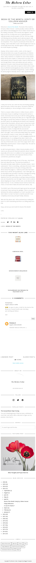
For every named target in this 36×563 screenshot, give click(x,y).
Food (25, 543)
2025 (4, 484)
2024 (4, 486)
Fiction (20, 543)
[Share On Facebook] (11, 222)
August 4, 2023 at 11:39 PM (11, 304)
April (5, 499)
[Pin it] (17, 222)
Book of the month (13, 226)
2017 (4, 525)
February (6, 510)
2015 (4, 529)
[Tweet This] (8, 222)
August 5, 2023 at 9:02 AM (15, 325)
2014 (4, 531)
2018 (4, 523)
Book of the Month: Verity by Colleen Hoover (16, 501)
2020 (4, 518)
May (5, 497)
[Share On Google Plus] (14, 222)
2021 (4, 516)
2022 (4, 514)
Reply (33, 318)
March (6, 508)
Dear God (15, 543)
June (5, 495)
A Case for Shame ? (9, 505)
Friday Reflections (9, 503)
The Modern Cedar (18, 3)
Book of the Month (13, 27)
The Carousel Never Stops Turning (10, 411)
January (6, 512)
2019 (4, 521)
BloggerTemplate (28, 561)
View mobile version (18, 363)
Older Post (28, 357)
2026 (4, 482)
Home (18, 359)
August (6, 493)
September (7, 490)
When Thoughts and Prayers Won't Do (18, 472)
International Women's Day (8, 549)
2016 (4, 527)
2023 (4, 488)
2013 (4, 533)
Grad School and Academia (18, 546)
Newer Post (7, 357)
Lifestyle (18, 549)
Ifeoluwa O (12, 323)
